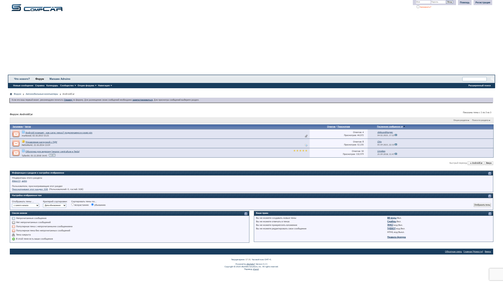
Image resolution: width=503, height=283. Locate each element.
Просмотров (344, 127)
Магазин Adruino (60, 78)
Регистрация (482, 2)
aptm (24, 181)
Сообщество (67, 85)
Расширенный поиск (479, 85)
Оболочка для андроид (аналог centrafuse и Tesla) (53, 151)
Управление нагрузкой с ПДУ (41, 142)
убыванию (100, 205)
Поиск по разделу (480, 120)
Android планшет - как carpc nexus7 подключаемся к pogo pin (59, 132)
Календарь (52, 85)
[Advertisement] (123, 44)
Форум (39, 78)
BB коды (392, 218)
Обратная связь (453, 251)
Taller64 (25, 156)
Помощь (465, 2)
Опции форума (86, 85)
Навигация (104, 85)
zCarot (256, 269)
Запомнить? (425, 7)
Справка (39, 85)
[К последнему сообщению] (396, 135)
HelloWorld (27, 145)
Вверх (489, 163)
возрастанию (81, 205)
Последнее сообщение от (390, 127)
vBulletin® (250, 264)
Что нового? (22, 78)
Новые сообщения (23, 85)
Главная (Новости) (473, 251)
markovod (26, 136)
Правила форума (396, 237)
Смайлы (391, 221)
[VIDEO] (391, 228)
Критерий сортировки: (55, 201)
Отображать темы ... (23, 201)
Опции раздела (460, 120)
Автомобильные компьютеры (42, 94)
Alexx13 (16, 181)
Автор (28, 127)
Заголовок (18, 127)
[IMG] (390, 225)
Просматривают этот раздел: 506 (30, 189)
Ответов (331, 127)
